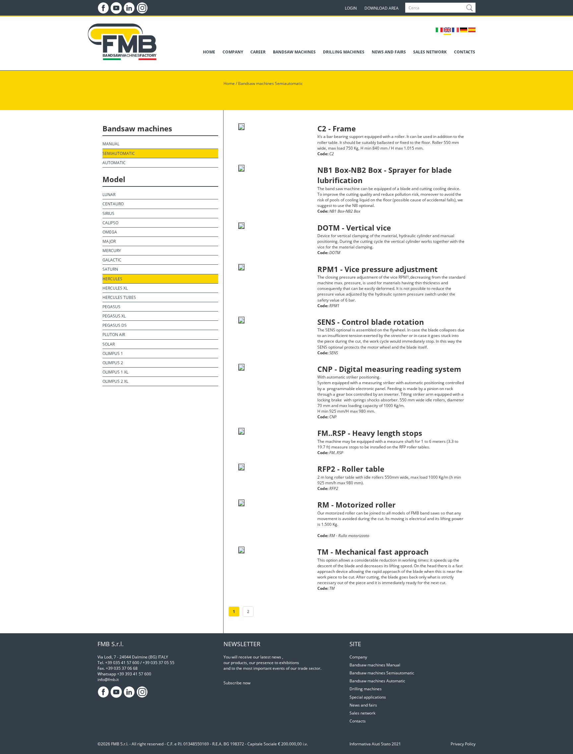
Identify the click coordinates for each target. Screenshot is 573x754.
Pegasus (111, 306)
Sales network (362, 713)
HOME (209, 52)
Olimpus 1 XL (115, 372)
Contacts (358, 721)
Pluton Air (113, 334)
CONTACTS (464, 52)
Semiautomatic (118, 153)
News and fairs (363, 705)
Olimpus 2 (112, 363)
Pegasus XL (114, 316)
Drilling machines (366, 689)
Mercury (111, 250)
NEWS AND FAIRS (389, 52)
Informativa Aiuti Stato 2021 (375, 744)
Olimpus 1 (112, 353)
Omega (109, 232)
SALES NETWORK (430, 52)
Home (229, 83)
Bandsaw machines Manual (375, 665)
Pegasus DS (114, 325)
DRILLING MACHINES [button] (343, 52)
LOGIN (351, 8)
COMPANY (233, 52)
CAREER (258, 52)
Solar (108, 344)
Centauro (113, 204)
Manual (110, 144)
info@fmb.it (108, 679)
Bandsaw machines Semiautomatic (270, 83)
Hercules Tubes (119, 297)
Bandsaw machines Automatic (377, 681)
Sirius (108, 213)
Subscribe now (236, 683)
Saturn (110, 269)
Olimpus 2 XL (115, 381)
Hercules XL (115, 288)
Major (109, 241)
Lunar (108, 194)
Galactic (111, 260)
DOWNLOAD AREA (381, 8)
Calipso (110, 223)
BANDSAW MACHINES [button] (294, 52)
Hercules (112, 279)
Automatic (114, 163)
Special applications (368, 697)
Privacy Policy (463, 744)
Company (358, 657)
